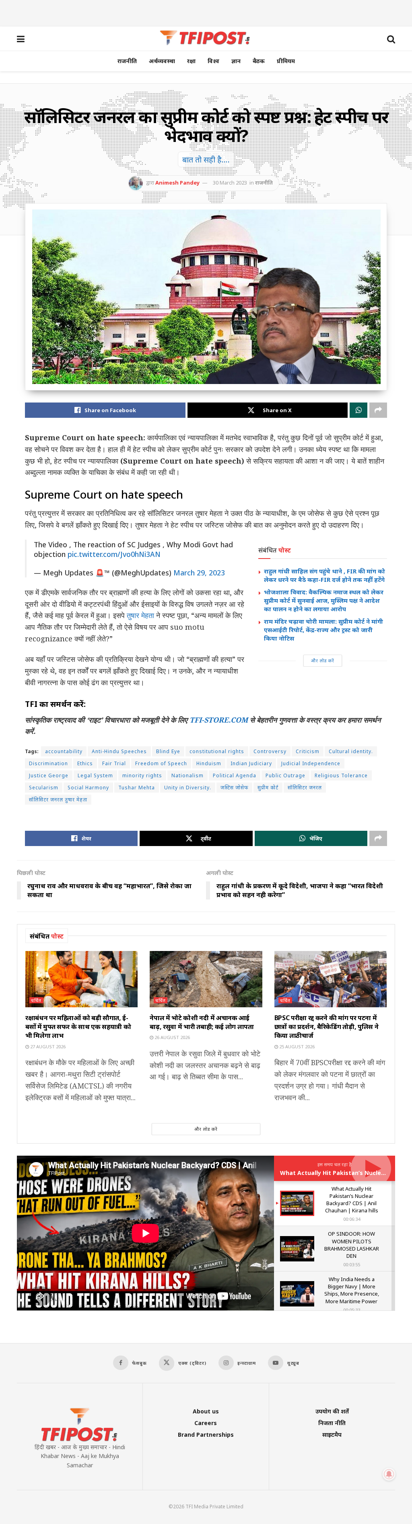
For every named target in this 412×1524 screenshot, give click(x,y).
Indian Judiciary (251, 763)
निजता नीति (332, 1423)
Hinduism (208, 763)
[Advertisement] (206, 12)
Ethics (85, 763)
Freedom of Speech (161, 763)
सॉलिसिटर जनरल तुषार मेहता (58, 799)
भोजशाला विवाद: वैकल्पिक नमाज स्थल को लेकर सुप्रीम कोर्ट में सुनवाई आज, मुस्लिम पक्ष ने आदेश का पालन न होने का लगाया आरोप (323, 600)
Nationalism (187, 775)
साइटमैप (332, 1434)
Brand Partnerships (206, 1434)
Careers (205, 1423)
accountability (63, 751)
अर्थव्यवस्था (162, 61)
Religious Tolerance (341, 775)
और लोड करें (322, 660)
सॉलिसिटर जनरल (305, 787)
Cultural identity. (351, 751)
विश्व (213, 61)
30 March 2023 (230, 182)
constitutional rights (217, 751)
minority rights (142, 775)
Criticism (307, 751)
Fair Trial (114, 763)
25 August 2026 (296, 1046)
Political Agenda (234, 775)
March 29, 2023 (199, 572)
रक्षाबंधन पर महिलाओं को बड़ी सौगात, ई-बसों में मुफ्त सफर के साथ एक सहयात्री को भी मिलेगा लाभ (78, 1026)
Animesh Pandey (177, 182)
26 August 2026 (171, 1037)
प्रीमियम (286, 61)
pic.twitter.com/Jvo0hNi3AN (114, 554)
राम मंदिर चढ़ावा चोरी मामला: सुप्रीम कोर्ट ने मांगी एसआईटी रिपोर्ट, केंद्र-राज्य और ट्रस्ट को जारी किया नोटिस (323, 629)
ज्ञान (236, 61)
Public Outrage (285, 775)
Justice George (48, 775)
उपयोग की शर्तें (332, 1411)
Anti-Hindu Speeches (119, 751)
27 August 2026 (47, 1046)
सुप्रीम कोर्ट (268, 787)
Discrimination (48, 763)
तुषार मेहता (140, 615)
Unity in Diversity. (187, 787)
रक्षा (191, 61)
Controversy (269, 751)
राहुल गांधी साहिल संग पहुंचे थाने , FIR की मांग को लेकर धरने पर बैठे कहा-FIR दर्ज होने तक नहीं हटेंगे (324, 575)
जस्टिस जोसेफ (234, 787)
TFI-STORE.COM (219, 720)
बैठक (259, 61)
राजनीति (127, 61)
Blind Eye (168, 751)
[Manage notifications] (389, 1474)
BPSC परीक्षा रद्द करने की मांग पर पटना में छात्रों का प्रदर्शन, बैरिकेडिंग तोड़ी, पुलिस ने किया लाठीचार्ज (326, 1026)
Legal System (95, 775)
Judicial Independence (310, 763)
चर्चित (36, 1000)
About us (206, 1411)
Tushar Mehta (136, 787)
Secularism (43, 787)
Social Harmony (88, 787)
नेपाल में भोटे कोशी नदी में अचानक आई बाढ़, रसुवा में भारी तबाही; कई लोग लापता (201, 1022)
